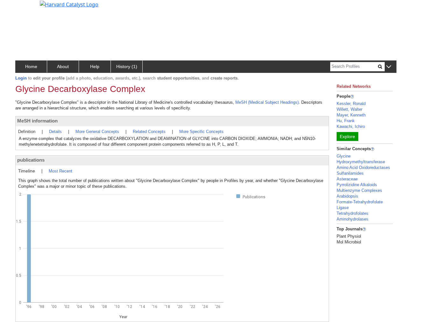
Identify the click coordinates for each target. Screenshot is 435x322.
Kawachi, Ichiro (351, 126)
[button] (389, 67)
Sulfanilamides (350, 173)
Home (31, 66)
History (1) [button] (126, 66)
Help (94, 66)
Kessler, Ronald (351, 103)
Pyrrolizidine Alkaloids (357, 184)
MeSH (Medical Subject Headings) (267, 102)
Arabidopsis (347, 196)
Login (21, 78)
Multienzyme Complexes (359, 190)
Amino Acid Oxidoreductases (363, 167)
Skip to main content (26, 7)
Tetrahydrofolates (352, 213)
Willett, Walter (349, 109)
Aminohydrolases (352, 219)
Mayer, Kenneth (351, 115)
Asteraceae (347, 179)
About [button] (63, 66)
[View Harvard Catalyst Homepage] (69, 3)
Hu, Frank (346, 120)
